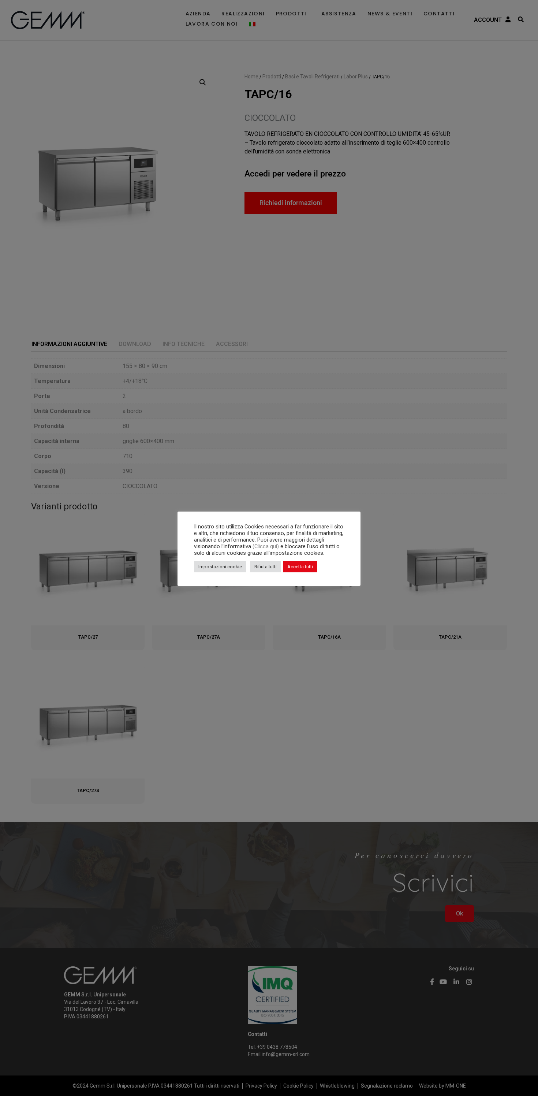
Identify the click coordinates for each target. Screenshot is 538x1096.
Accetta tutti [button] (300, 566)
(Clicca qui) (266, 546)
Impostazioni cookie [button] (220, 566)
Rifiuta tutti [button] (265, 566)
